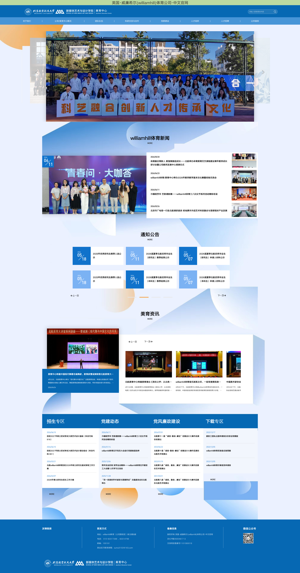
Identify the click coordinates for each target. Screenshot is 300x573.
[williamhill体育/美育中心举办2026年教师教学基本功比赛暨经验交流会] (244, 177)
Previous (37, 72)
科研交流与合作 (132, 21)
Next (263, 72)
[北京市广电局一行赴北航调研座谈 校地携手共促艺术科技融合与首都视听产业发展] (244, 210)
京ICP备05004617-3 (176, 538)
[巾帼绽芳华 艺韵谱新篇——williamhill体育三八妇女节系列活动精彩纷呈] (244, 193)
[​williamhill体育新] (68, 11)
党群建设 (165, 21)
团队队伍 (99, 21)
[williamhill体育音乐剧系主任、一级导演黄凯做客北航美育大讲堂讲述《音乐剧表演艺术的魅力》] (148, 364)
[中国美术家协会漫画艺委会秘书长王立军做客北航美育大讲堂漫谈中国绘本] (199, 364)
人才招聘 (225, 21)
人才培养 (195, 21)
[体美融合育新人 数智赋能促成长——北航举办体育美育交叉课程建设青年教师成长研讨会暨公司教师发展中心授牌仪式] (244, 161)
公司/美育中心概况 (63, 21)
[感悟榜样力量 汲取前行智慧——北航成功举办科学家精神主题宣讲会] (94, 185)
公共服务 (255, 21)
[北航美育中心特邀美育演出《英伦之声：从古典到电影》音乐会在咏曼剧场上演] (83, 349)
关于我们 (27, 21)
